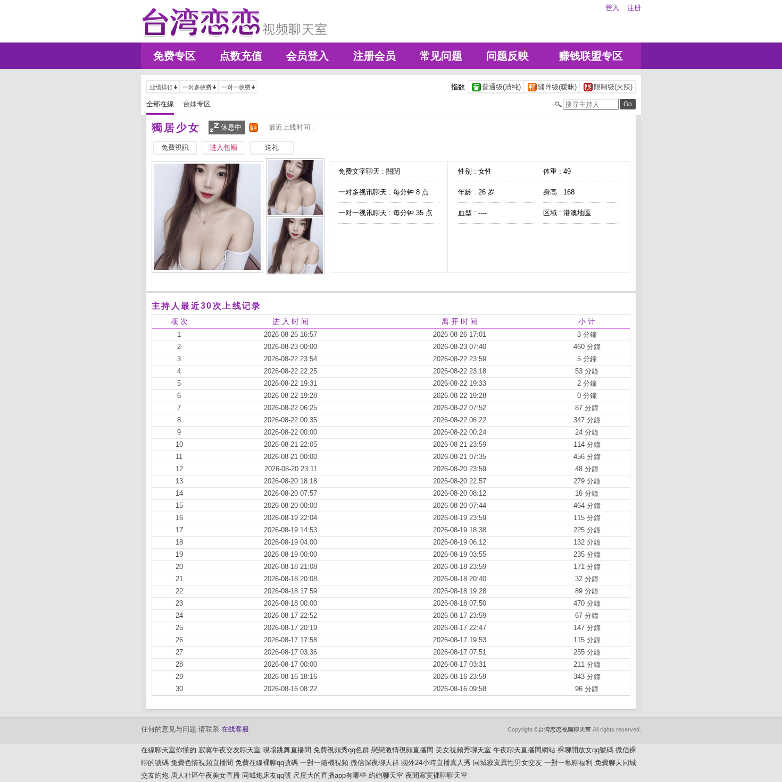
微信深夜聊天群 (375, 763)
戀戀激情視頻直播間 (402, 750)
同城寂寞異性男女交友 (507, 763)
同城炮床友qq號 (266, 775)
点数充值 (241, 56)
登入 (612, 8)
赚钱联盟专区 (591, 56)
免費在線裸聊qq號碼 (266, 763)
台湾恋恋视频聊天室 (564, 729)
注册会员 (374, 56)
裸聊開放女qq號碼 (585, 750)
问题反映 (507, 56)
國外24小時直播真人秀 (436, 763)
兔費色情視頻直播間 (202, 763)
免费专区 (174, 56)
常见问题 (441, 56)
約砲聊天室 (386, 775)
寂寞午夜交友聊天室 (229, 750)
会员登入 (307, 56)
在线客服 (235, 729)
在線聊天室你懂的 (168, 750)
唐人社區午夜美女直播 (205, 775)
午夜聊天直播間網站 (524, 750)
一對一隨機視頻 (324, 763)
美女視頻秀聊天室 (463, 750)
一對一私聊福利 (568, 763)
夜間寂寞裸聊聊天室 (436, 775)
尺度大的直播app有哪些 (330, 775)
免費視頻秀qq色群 (341, 750)
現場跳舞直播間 (287, 750)
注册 (634, 8)
